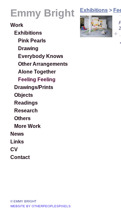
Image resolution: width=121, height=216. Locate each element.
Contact (20, 157)
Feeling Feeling (36, 79)
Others (22, 118)
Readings (26, 103)
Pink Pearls (32, 40)
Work (16, 25)
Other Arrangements (43, 64)
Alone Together (37, 71)
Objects (23, 95)
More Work (27, 126)
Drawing (28, 48)
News (17, 134)
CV (14, 149)
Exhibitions (28, 33)
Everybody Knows (40, 56)
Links (17, 141)
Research (26, 110)
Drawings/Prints (33, 87)
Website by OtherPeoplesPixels (40, 206)
